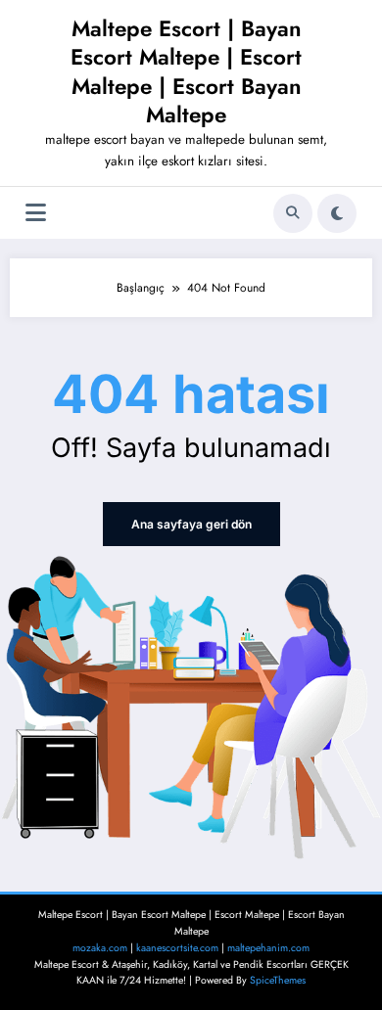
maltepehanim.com (268, 948)
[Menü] (36, 213)
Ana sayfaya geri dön (191, 524)
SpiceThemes (278, 980)
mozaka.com (99, 948)
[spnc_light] (337, 213)
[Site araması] (292, 213)
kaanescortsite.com (177, 948)
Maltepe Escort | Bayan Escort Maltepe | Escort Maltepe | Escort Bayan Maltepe (186, 71)
